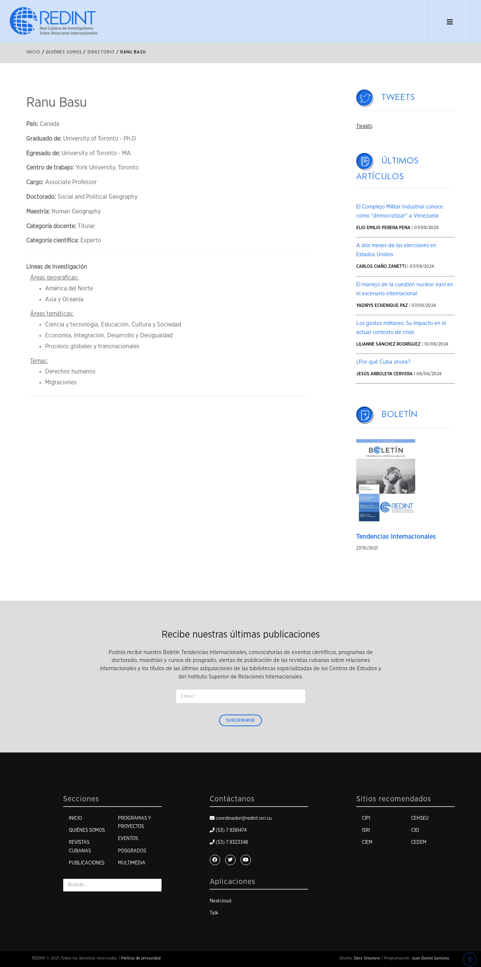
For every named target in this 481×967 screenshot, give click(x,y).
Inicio (33, 52)
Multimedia (131, 863)
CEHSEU (420, 818)
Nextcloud (220, 901)
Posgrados (132, 851)
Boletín (400, 414)
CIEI (415, 830)
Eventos (128, 838)
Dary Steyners (367, 958)
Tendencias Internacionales (396, 536)
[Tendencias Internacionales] (386, 480)
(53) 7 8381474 (231, 830)
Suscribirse (240, 720)
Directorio (101, 52)
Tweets (398, 97)
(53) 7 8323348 (232, 842)
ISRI (366, 830)
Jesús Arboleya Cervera (384, 374)
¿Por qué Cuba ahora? (383, 362)
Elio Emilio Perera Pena (383, 227)
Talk (214, 913)
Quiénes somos (87, 830)
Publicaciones (86, 863)
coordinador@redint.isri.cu (244, 818)
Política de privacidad (140, 958)
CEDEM (419, 842)
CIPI (366, 818)
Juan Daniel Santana (430, 958)
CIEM (367, 842)
